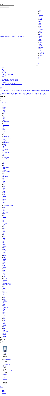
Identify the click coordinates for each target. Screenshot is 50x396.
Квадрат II (5, 79)
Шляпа (23, 94)
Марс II (4, 227)
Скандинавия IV (5, 158)
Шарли (4, 173)
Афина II (8, 80)
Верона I (4, 323)
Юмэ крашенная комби (5, 176)
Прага (3, 154)
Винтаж (29, 93)
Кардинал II (4, 325)
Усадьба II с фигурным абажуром (7, 283)
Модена (4, 318)
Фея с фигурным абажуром (6, 167)
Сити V (4, 275)
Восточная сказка (5, 261)
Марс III (4, 228)
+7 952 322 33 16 (38, 63)
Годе (2, 69)
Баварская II (4, 259)
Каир (3, 128)
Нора (3, 298)
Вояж (3, 123)
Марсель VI (4, 268)
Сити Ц (4, 281)
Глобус (4, 312)
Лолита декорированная (6, 136)
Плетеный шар (4, 232)
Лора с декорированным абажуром (7, 138)
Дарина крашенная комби (6, 125)
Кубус (3, 133)
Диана (39, 13)
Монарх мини (4, 107)
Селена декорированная (6, 156)
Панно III (13, 83)
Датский (4, 184)
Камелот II (4, 265)
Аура (10, 75)
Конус (2, 70)
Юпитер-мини (4, 93)
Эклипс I (4, 253)
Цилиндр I (4, 249)
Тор (3, 198)
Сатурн (4, 319)
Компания (1, 386)
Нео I (37, 93)
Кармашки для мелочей (41, 54)
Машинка (4, 141)
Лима (30, 93)
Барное (13, 80)
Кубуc (3, 189)
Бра (39, 34)
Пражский (4, 329)
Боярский (2, 93)
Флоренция (4, 321)
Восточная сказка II (5, 292)
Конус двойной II (38, 94)
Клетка (4, 219)
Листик (4, 135)
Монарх (4, 328)
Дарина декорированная (6, 124)
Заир (35, 93)
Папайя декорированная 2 (6, 152)
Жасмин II (4, 188)
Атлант (40, 24)
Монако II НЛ (4, 145)
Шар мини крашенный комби (6, 171)
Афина (4, 182)
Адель (39, 17)
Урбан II (20, 93)
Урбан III (22, 93)
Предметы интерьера (41, 51)
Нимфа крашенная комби (6, 148)
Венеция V (4, 260)
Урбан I (18, 93)
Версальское (40, 36)
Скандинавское (5, 301)
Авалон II (5, 75)
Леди (3, 134)
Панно (7, 83)
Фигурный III (4, 94)
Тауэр (3, 162)
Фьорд (3, 203)
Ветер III (4, 291)
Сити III (4, 273)
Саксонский (10, 93)
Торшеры (40, 21)
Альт (39, 22)
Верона (4, 120)
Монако (4, 192)
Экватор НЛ (4, 174)
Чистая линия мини (5, 169)
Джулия (9, 94)
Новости (3, 389)
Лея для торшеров (5, 106)
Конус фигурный (43, 93)
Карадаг (4, 129)
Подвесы (40, 25)
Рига (3, 155)
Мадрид (4, 139)
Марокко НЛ (4, 140)
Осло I (3, 150)
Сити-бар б (4, 300)
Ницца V (4, 270)
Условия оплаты (3, 391)
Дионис (4, 186)
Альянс (7, 74)
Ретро (35, 94)
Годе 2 (39, 12)
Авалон (40, 26)
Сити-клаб (26, 93)
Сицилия (4, 320)
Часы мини (4, 336)
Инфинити (4, 263)
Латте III (44, 94)
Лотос (36, 93)
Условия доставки (4, 392)
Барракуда (4, 118)
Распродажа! (40, 16)
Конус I (4, 220)
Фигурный (4, 110)
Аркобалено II (40, 43)
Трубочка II (13, 79)
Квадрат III (40, 40)
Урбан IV (18, 94)
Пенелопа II (11, 94)
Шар (3, 286)
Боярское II (40, 35)
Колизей (4, 315)
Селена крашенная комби (6, 157)
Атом (39, 28)
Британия (4, 119)
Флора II (4, 302)
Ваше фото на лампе (4, 71)
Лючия (4, 317)
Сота (3, 240)
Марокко (34, 93)
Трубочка (4, 165)
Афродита (4, 116)
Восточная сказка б (5, 293)
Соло (3, 197)
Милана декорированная (6, 142)
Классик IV (4, 327)
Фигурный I (4, 244)
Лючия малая (4, 267)
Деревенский (41, 94)
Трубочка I (10, 79)
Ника (3, 147)
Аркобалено (40, 27)
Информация (1, 387)
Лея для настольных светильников (43, 14)
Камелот (16, 93)
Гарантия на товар (4, 393)
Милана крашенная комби (6, 143)
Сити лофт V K (5, 280)
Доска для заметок (5, 333)
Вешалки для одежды (41, 52)
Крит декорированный (5, 132)
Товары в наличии (4, 68)
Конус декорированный (6, 223)
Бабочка (4, 117)
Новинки (40, 10)
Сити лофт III (4, 277)
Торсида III (4, 199)
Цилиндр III (4, 250)
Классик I (40, 50)
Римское (4, 299)
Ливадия (4, 316)
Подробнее (4, 362)
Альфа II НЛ (40, 18)
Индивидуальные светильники (37, 90)
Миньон (4, 297)
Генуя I (4, 262)
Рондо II (4, 234)
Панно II (11, 83)
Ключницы (4, 334)
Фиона (4, 168)
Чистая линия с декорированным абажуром (8, 205)
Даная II (4, 313)
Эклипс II (4, 254)
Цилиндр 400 (13, 93)
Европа (20, 94)
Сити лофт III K (5, 278)
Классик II (4, 326)
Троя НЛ (4, 164)
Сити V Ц (4, 276)
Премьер (4, 330)
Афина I (40, 31)
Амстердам (40, 19)
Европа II (4, 216)
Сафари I (4, 194)
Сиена (3, 272)
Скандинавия (4, 196)
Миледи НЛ (4, 144)
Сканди (4, 195)
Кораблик (4, 131)
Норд (3, 229)
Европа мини (33, 94)
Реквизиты (3, 390)
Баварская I (40, 32)
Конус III (25, 94)
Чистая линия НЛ (5, 170)
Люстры (3, 76)
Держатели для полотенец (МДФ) (18, 84)
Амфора (4, 115)
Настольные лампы (4, 72)
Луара (3, 266)
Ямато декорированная (5, 177)
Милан (4, 191)
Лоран (3, 295)
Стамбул (4, 282)
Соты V (4, 241)
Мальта (4, 190)
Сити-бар (24, 93)
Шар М (16, 94)
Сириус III (4, 237)
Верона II (40, 48)
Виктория (31, 94)
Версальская (4, 311)
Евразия (22, 94)
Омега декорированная (5, 149)
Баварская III (40, 45)
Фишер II (4, 202)
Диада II (4, 294)
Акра (39, 30)
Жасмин (4, 187)
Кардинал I (40, 49)
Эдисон (4, 322)
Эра (3, 175)
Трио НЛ (4, 163)
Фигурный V (13, 94)
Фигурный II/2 (4, 245)
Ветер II (40, 37)
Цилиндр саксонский (5, 251)
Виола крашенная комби (6, 122)
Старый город (4, 161)
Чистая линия (4, 204)
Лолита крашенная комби (6, 137)
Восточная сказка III (5, 212)
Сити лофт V (4, 279)
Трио (3, 200)
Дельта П (4, 213)
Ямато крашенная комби (6, 178)
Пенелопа (2, 94)
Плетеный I (39, 93)
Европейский (28, 94)
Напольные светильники (42, 38)
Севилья (4, 271)
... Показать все (41, 15)
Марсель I (4, 296)
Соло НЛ (4, 160)
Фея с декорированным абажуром (7, 166)
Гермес (4, 183)
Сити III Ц (4, 274)
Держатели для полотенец (42, 53)
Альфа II (40, 23)
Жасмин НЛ (4, 127)
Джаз (3, 126)
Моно (3, 146)
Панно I (9, 83)
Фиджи (7, 94)
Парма (3, 153)
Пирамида (4, 108)
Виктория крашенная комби (6, 121)
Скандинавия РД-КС (5, 159)
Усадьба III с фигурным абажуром (7, 284)
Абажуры (40, 11)
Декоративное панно (4, 83)
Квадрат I (40, 39)
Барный (32, 93)
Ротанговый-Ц (4, 235)
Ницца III (4, 269)
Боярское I (4, 288)
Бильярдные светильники (42, 47)
